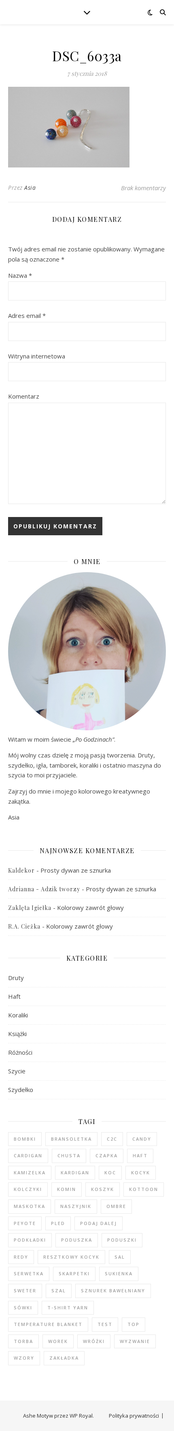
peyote (25, 1223)
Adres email (27, 315)
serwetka (29, 1273)
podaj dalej (98, 1223)
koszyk (102, 1189)
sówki (23, 1307)
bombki (25, 1139)
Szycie (16, 1071)
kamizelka (30, 1172)
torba (23, 1341)
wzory (24, 1358)
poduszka (76, 1240)
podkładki (30, 1240)
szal (58, 1290)
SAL (120, 1257)
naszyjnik (75, 1206)
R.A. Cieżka (24, 926)
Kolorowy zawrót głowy (90, 907)
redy (21, 1257)
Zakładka (64, 1358)
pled (58, 1223)
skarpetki (74, 1273)
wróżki (94, 1341)
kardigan (75, 1172)
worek (58, 1341)
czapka (106, 1155)
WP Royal (81, 1415)
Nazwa (20, 275)
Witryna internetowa (36, 356)
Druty (16, 978)
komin (66, 1189)
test (105, 1324)
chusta (69, 1155)
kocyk (140, 1172)
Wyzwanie (135, 1341)
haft (140, 1155)
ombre (116, 1206)
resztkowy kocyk (71, 1257)
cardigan (28, 1155)
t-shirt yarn (67, 1307)
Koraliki (18, 1015)
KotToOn (143, 1189)
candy (141, 1139)
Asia (30, 187)
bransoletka (71, 1139)
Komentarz (23, 396)
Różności (20, 1052)
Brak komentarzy (143, 188)
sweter (25, 1290)
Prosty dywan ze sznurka (75, 870)
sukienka (119, 1273)
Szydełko (20, 1090)
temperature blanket (48, 1324)
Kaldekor (21, 870)
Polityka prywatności (134, 1415)
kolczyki (28, 1189)
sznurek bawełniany (113, 1290)
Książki (17, 1034)
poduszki (122, 1240)
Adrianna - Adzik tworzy (44, 889)
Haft (14, 996)
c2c (112, 1139)
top (133, 1324)
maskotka (29, 1206)
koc (110, 1172)
